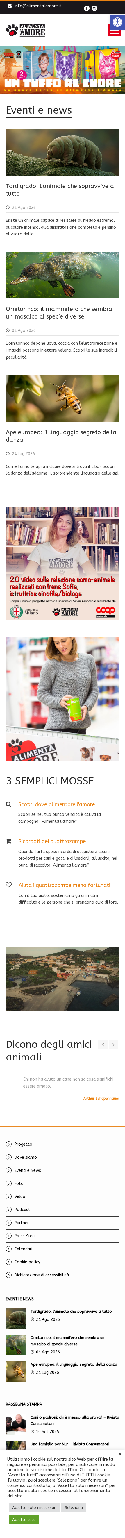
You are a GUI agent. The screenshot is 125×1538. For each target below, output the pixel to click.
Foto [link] (19, 1183)
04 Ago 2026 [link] (24, 330)
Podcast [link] (22, 1209)
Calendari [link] (23, 1249)
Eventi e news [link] (39, 110)
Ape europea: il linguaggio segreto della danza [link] (74, 1364)
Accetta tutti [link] (24, 1519)
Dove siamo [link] (26, 1157)
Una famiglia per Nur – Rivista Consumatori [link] (70, 1444)
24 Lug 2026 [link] (23, 453)
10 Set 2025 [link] (47, 1431)
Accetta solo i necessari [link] (34, 1507)
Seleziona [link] (74, 1507)
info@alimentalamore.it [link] (38, 5)
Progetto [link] (23, 1144)
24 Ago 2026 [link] (24, 207)
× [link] (120, 1454)
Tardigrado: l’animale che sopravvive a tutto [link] (71, 1311)
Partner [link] (22, 1222)
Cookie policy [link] (27, 1262)
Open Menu (114, 30)
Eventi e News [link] (28, 1170)
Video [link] (20, 1196)
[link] (117, 22)
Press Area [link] (25, 1235)
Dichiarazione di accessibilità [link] (42, 1275)
